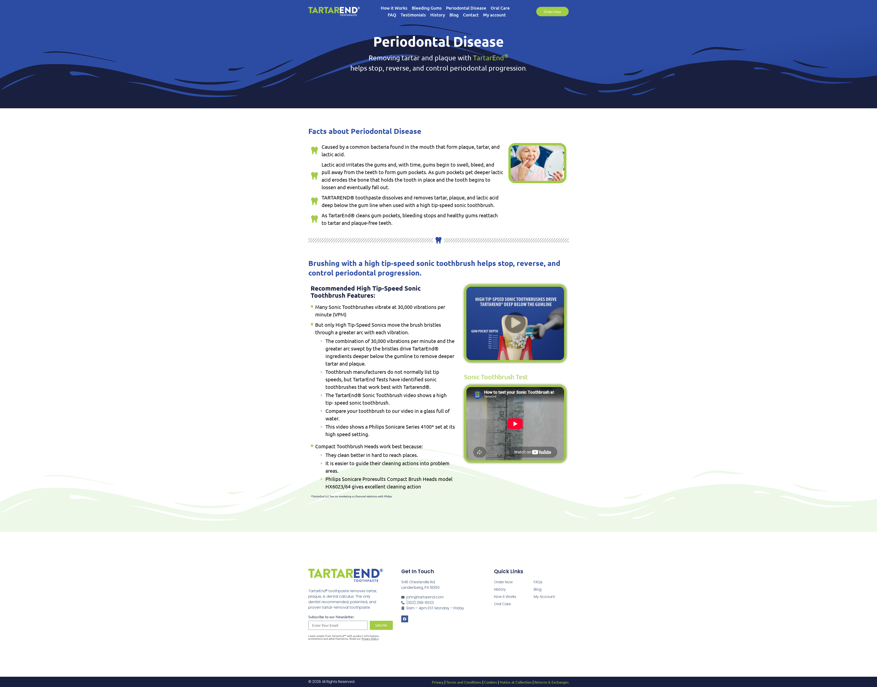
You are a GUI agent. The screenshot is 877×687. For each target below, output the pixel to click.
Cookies (490, 682)
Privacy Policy (370, 638)
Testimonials (413, 15)
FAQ (392, 15)
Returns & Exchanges (551, 682)
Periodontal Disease (466, 8)
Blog (454, 15)
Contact (471, 15)
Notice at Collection (516, 682)
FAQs (538, 582)
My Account (544, 596)
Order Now (503, 582)
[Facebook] (404, 618)
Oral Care (500, 8)
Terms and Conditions (463, 682)
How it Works (394, 8)
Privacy (438, 682)
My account (494, 15)
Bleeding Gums (427, 8)
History (437, 15)
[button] (515, 323)
